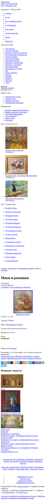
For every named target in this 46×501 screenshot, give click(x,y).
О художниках (10, 25)
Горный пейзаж (11, 57)
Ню (6, 71)
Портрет (8, 77)
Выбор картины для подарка (16, 112)
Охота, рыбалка (11, 73)
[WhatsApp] (43, 362)
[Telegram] (5, 365)
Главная (8, 13)
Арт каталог (12, 268)
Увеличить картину (23, 314)
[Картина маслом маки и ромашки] (23, 312)
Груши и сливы (7, 438)
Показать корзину (7, 88)
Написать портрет (12, 101)
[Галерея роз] (12, 428)
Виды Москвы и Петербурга (16, 55)
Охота (5, 469)
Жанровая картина (12, 61)
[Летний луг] (20, 440)
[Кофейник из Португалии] (10, 412)
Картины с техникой (13, 65)
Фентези (8, 81)
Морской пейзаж (11, 67)
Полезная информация (14, 114)
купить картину (23, 486)
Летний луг (5, 442)
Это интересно (11, 116)
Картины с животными (14, 63)
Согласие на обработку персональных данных (18, 496)
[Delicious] (18, 362)
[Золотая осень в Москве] (16, 148)
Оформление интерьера (14, 103)
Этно (7, 83)
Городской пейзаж (12, 59)
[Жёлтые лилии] (18, 444)
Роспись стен (10, 99)
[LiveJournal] (33, 362)
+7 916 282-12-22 (10, 6)
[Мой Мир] (8, 362)
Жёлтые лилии (6, 446)
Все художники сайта (13, 21)
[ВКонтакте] (2, 362)
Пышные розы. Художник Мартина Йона (21, 176)
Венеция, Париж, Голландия (16, 53)
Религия (8, 79)
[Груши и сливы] (19, 436)
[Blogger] (14, 362)
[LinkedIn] (30, 362)
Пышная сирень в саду (9, 452)
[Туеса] (12, 387)
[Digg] (21, 362)
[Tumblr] (36, 362)
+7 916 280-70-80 (10, 4)
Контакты (9, 41)
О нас (7, 17)
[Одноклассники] (5, 362)
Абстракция (9, 49)
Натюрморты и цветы (13, 69)
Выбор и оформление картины (17, 110)
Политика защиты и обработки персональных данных (23, 497)
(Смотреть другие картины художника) (16, 287)
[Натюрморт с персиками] (4, 432)
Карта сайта (9, 118)
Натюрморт (39, 467)
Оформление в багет (13, 97)
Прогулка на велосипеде (14, 199)
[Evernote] (27, 362)
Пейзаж (8, 75)
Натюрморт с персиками (10, 434)
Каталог (14, 348)
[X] (11, 362)
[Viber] (39, 362)
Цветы (40, 469)
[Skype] (2, 365)
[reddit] (24, 362)
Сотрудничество (11, 33)
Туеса (3, 389)
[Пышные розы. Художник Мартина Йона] (16, 174)
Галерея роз (5, 430)
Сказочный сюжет (22, 469)
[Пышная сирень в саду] (23, 450)
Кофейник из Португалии (11, 414)
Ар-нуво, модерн (11, 51)
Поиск (7, 37)
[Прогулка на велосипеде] (16, 197)
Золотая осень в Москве (14, 150)
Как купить (9, 29)
